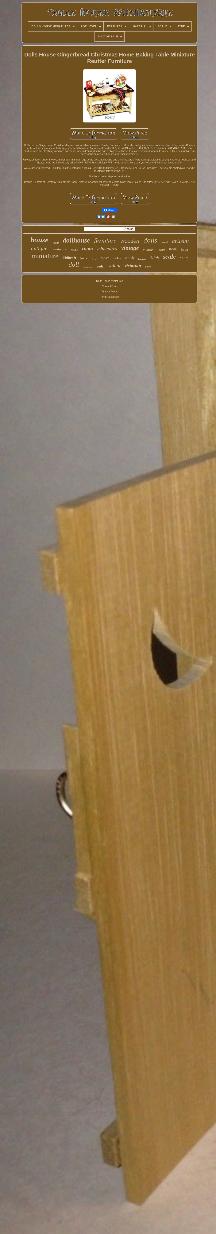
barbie (84, 258)
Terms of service (109, 296)
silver (105, 258)
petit (100, 266)
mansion (148, 249)
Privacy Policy (109, 291)
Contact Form (109, 286)
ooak (129, 257)
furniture (105, 240)
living (94, 259)
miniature (44, 256)
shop (184, 257)
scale (169, 256)
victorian (133, 265)
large (184, 249)
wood (164, 242)
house (39, 240)
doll (74, 264)
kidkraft (69, 258)
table (173, 249)
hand (56, 242)
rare (162, 249)
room (87, 248)
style (148, 266)
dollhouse (76, 240)
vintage (130, 248)
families (142, 259)
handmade (59, 249)
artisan (180, 240)
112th (154, 258)
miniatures (107, 248)
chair (74, 249)
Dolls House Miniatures (109, 281)
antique (39, 248)
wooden (129, 241)
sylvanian (88, 267)
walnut (113, 265)
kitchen (117, 258)
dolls (150, 240)
